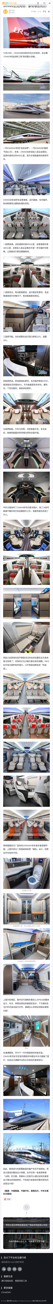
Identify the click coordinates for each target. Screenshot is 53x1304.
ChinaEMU (6, 1292)
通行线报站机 (7, 1281)
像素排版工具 (21, 1281)
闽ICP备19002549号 (39, 1301)
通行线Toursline (12, 1301)
